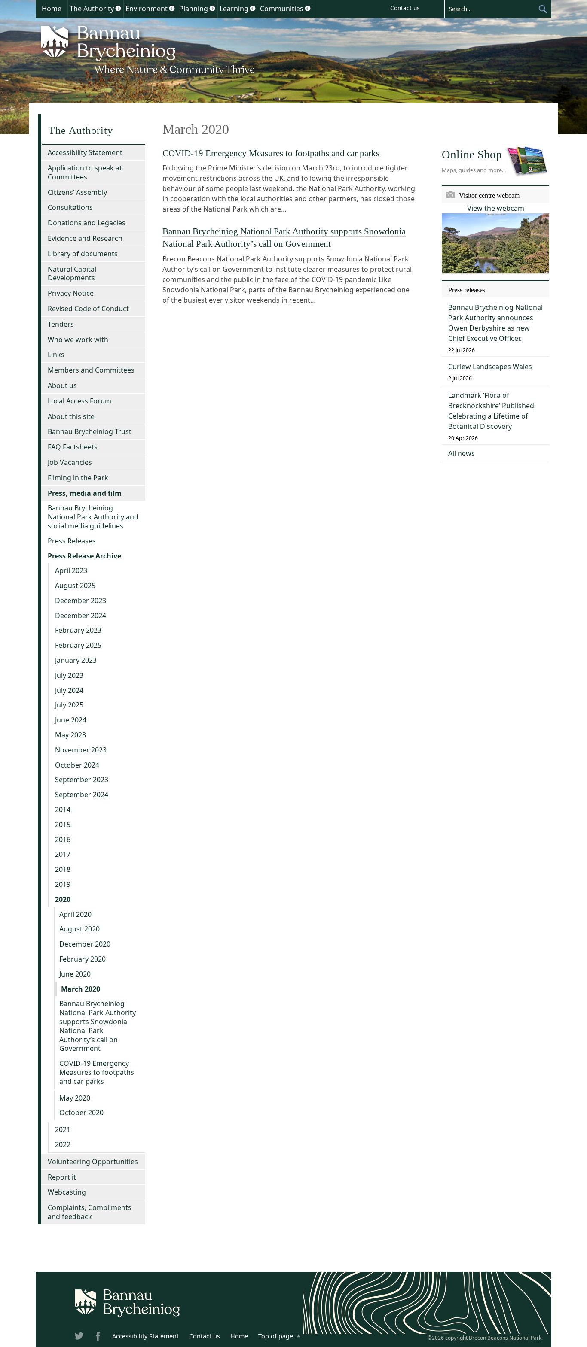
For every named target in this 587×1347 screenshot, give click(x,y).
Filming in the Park (78, 477)
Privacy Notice (71, 293)
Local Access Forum (79, 401)
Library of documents (83, 253)
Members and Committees (91, 370)
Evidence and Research (85, 238)
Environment (146, 8)
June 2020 (75, 974)
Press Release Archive (84, 556)
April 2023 (71, 570)
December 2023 (80, 600)
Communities (281, 8)
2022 (62, 1144)
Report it (62, 1177)
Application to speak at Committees (85, 172)
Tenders (61, 324)
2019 (62, 884)
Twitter (79, 1337)
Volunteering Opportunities (93, 1161)
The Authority (92, 8)
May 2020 (74, 1098)
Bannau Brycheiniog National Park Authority (148, 48)
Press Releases (72, 541)
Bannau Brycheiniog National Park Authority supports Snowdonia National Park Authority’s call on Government (97, 1026)
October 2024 (77, 765)
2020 (62, 899)
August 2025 (75, 585)
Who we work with (78, 339)
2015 (62, 824)
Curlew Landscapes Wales (490, 366)
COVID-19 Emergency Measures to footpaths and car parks (270, 153)
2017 (62, 854)
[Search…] (491, 8)
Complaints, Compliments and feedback (89, 1212)
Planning (193, 8)
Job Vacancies (70, 462)
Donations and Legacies (86, 223)
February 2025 (78, 645)
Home (51, 8)
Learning (234, 8)
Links (56, 354)
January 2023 (76, 660)
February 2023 (78, 630)
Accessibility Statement (85, 152)
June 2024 (70, 720)
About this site (71, 416)
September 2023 (81, 779)
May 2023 (70, 735)
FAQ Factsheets (73, 447)
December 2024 (80, 615)
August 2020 (79, 929)
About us (62, 385)
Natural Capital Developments (72, 273)
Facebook (98, 1337)
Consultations (70, 207)
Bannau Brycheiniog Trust (89, 431)
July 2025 (69, 705)
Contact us (405, 8)
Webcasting (67, 1192)
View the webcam (495, 208)
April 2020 (75, 914)
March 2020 (80, 989)
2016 (62, 839)
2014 (62, 809)
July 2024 (69, 690)
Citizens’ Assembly (77, 192)
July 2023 (69, 675)
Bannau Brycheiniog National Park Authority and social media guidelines (93, 517)
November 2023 (81, 750)
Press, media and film (85, 493)
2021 (62, 1129)
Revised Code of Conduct (88, 308)
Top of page (275, 1336)
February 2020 (82, 959)
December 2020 (84, 944)
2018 (62, 869)
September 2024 (81, 794)
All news (461, 453)
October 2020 (81, 1112)
